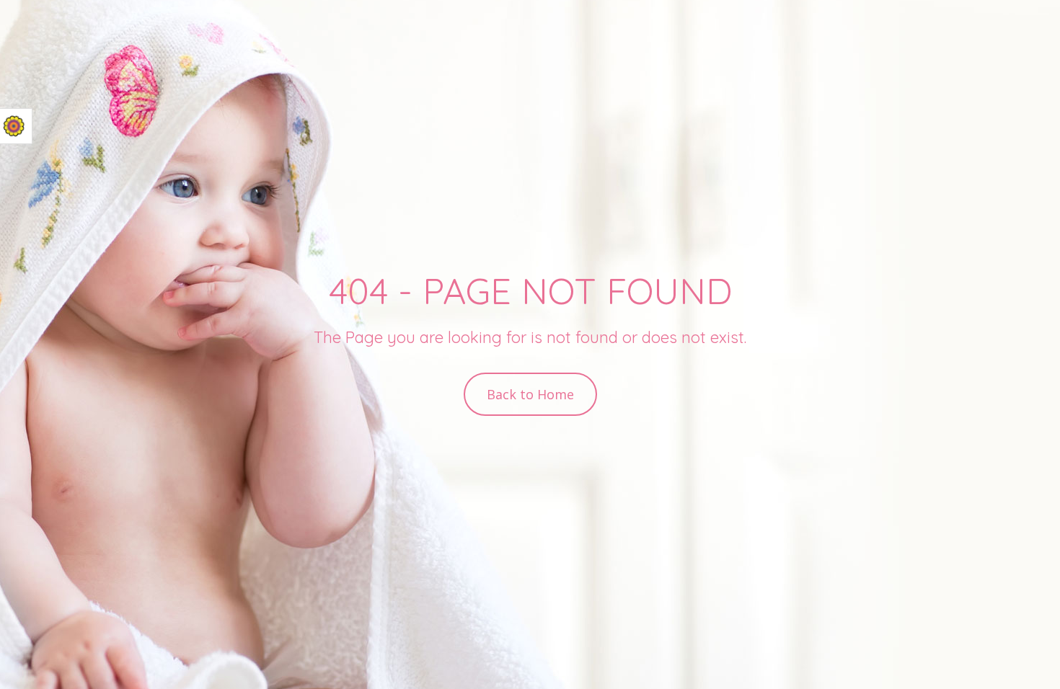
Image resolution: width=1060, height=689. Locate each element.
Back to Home (530, 394)
